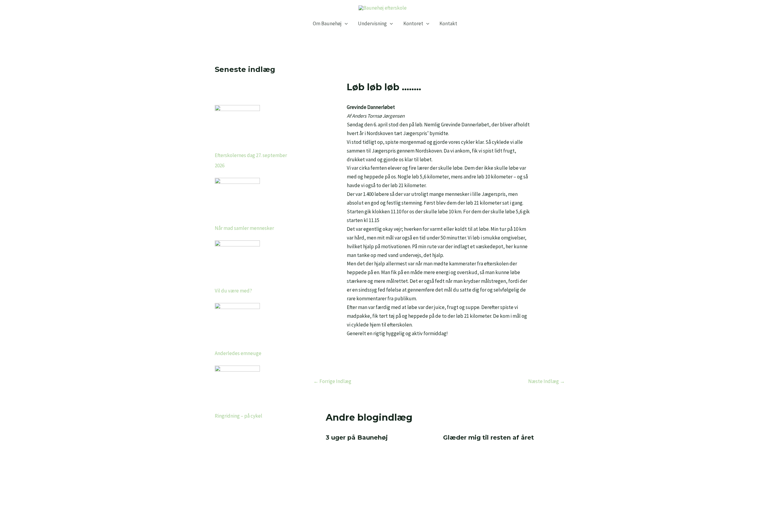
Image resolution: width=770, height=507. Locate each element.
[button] (345, 23)
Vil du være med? (233, 290)
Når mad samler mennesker (244, 228)
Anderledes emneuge (238, 353)
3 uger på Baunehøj (357, 437)
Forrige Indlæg (332, 381)
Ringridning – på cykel (238, 416)
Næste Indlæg (546, 381)
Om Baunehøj (327, 23)
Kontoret (413, 23)
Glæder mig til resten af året (488, 437)
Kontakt (448, 23)
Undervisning (372, 23)
